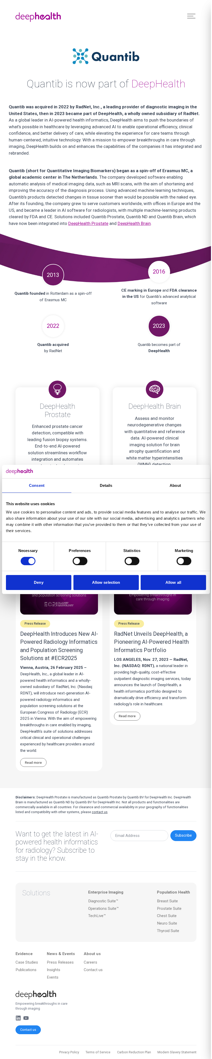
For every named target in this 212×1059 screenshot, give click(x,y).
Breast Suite (167, 901)
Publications (26, 969)
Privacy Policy (69, 1052)
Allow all (173, 582)
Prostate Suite (169, 908)
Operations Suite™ (103, 908)
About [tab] (175, 485)
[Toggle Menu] (191, 16)
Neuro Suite (167, 923)
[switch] (80, 561)
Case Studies (27, 962)
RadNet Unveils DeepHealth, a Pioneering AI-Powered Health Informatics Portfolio (151, 642)
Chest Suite (167, 915)
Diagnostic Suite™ (103, 901)
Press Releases (60, 962)
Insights (53, 969)
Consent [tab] (36, 485)
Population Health (173, 892)
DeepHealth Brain (134, 223)
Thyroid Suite (168, 930)
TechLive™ (97, 915)
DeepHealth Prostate (88, 223)
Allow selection (106, 582)
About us (92, 953)
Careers (90, 962)
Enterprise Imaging (105, 892)
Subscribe (183, 835)
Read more (33, 763)
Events (52, 977)
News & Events (61, 953)
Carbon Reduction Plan (134, 1052)
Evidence (24, 953)
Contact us (28, 1030)
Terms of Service (98, 1052)
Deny (38, 582)
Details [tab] (106, 485)
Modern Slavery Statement (176, 1052)
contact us (100, 812)
